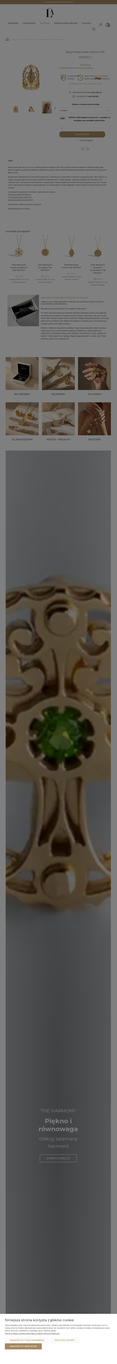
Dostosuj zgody (65, 1340)
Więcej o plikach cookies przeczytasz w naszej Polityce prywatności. (32, 1333)
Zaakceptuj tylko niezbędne (27, 1340)
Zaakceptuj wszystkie (23, 1346)
